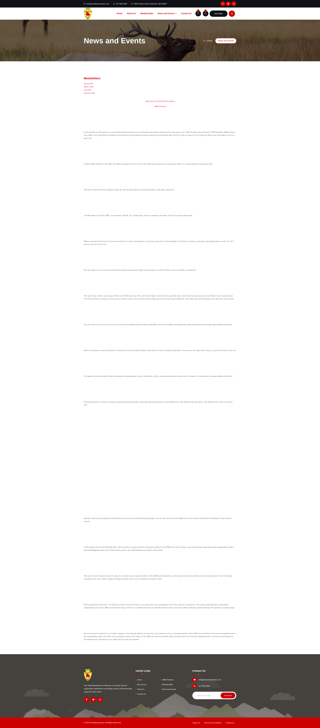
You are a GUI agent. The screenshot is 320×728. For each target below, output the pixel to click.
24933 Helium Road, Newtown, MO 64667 (150, 4)
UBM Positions (168, 680)
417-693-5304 (121, 4)
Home (119, 13)
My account (141, 684)
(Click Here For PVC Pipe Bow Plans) (160, 101)
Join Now (218, 14)
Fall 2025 (87, 90)
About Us (131, 13)
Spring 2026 (88, 84)
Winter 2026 (88, 87)
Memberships (146, 13)
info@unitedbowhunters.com (97, 4)
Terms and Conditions (212, 723)
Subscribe (228, 695)
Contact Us (186, 13)
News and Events (166, 13)
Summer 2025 (89, 93)
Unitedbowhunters (97, 723)
